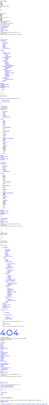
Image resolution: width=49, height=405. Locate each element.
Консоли (7, 75)
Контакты (2, 87)
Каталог (2, 50)
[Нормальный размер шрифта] (1, 3)
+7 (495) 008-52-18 (6, 25)
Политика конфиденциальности (7, 386)
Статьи (4, 43)
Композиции (7, 74)
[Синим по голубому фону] (0, 9)
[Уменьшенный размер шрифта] (1, 2)
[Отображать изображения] (1, 14)
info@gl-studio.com (4, 30)
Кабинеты (5, 78)
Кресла (6, 59)
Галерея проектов (6, 48)
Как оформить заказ (4, 86)
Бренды (4, 47)
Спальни (5, 60)
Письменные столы (9, 79)
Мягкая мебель (6, 57)
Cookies (2, 366)
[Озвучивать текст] (1, 18)
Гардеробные (8, 67)
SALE (4, 81)
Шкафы (6, 68)
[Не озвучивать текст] (1, 20)
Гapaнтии (2, 365)
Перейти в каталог (4, 401)
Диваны (7, 58)
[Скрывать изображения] (1, 16)
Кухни (4, 52)
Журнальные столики (9, 72)
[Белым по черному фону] (0, 8)
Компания (2, 340)
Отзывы (4, 45)
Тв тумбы (7, 76)
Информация (3, 360)
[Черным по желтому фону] (0, 11)
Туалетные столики (9, 65)
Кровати (7, 61)
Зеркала (6, 73)
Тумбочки (7, 64)
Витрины (7, 71)
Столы (6, 54)
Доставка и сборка (4, 84)
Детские (4, 80)
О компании (3, 40)
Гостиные (5, 69)
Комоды (7, 62)
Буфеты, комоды (8, 70)
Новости (2, 85)
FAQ (4, 44)
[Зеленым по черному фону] (0, 12)
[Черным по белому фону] (0, 7)
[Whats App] (3, 89)
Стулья (6, 55)
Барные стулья (8, 56)
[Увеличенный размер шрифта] (1, 4)
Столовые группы (7, 53)
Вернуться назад (3, 339)
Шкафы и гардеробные (7, 66)
